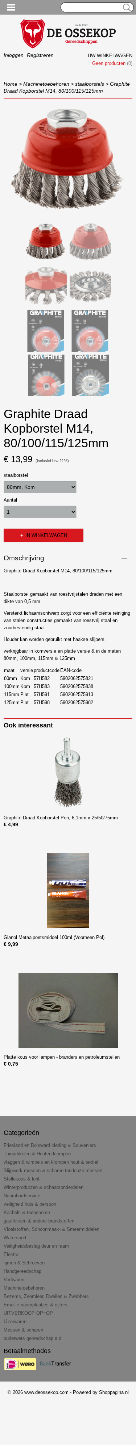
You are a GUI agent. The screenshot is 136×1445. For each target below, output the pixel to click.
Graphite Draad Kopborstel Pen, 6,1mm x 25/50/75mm (61, 817)
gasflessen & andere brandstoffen (39, 1221)
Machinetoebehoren (46, 84)
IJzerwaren (15, 1321)
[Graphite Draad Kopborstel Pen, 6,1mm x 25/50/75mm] (68, 771)
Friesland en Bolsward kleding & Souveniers (50, 1145)
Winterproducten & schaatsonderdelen (43, 1187)
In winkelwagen (46, 535)
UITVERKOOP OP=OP (28, 1313)
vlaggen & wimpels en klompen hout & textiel (51, 1162)
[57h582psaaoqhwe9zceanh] (68, 160)
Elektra (11, 1254)
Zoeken (125, 7)
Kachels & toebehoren (27, 1212)
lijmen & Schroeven (24, 1263)
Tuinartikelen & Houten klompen (37, 1153)
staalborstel (16, 475)
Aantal (10, 500)
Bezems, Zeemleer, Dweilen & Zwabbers (46, 1296)
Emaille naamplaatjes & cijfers (35, 1304)
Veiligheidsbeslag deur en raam (36, 1246)
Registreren (40, 55)
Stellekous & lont (22, 1179)
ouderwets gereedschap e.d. (33, 1338)
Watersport (15, 1237)
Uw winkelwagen (110, 55)
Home (10, 84)
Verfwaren (14, 1279)
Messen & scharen (23, 1330)
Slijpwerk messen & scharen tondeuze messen (53, 1170)
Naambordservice (22, 1195)
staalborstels (89, 84)
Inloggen (14, 55)
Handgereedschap (22, 1271)
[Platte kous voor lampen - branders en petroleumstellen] (68, 1010)
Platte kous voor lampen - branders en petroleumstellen (62, 1057)
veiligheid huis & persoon (30, 1204)
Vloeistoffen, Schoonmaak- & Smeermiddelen (51, 1229)
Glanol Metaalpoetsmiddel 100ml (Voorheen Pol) (54, 937)
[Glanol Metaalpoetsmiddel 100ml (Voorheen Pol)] (68, 890)
